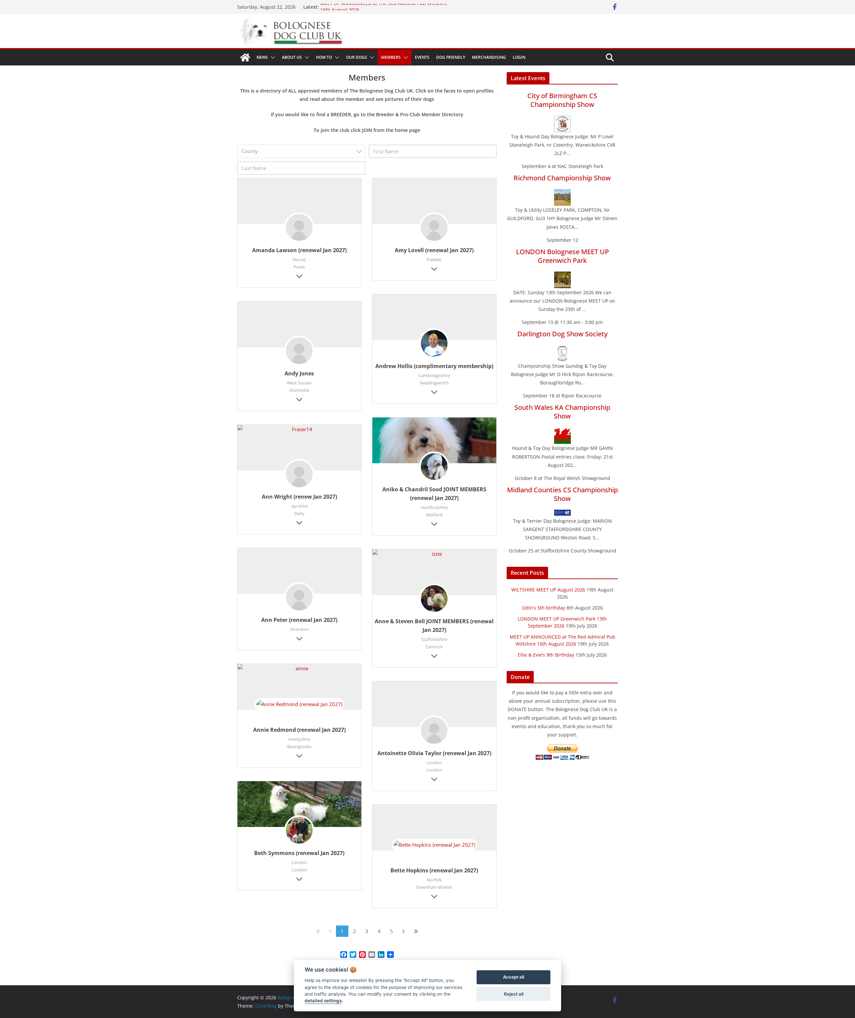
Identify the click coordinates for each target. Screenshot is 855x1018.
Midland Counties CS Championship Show (562, 494)
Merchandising (489, 57)
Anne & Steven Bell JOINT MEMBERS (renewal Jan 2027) (434, 626)
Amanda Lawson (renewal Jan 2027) (299, 250)
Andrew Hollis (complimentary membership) (434, 366)
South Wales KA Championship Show (562, 411)
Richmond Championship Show (562, 177)
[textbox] (303, 151)
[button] (271, 57)
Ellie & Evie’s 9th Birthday (546, 655)
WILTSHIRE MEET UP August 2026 (548, 589)
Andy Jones (299, 373)
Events (422, 57)
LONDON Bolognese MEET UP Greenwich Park (562, 256)
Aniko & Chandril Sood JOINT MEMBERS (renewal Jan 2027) (434, 494)
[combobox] (301, 151)
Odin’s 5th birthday (543, 608)
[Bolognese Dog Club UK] (245, 57)
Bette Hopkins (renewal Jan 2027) (434, 870)
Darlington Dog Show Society (562, 333)
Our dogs (356, 57)
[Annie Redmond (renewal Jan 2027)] (299, 668)
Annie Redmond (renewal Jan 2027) (299, 729)
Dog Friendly (450, 57)
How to (324, 57)
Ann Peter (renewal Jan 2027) (299, 620)
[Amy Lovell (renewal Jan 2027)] (434, 228)
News (262, 57)
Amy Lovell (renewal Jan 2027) (434, 250)
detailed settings (323, 1001)
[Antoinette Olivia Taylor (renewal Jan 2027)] (434, 731)
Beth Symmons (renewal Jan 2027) (299, 853)
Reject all (513, 994)
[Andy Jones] (299, 351)
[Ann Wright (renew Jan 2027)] (299, 429)
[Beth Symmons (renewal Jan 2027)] (299, 804)
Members (391, 57)
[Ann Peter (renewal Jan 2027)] (299, 598)
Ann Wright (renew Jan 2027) (299, 496)
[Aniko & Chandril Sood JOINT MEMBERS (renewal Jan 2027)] (434, 440)
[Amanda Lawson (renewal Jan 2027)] (299, 228)
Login (519, 57)
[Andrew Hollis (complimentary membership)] (434, 344)
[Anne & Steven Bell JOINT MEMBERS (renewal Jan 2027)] (434, 553)
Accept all (513, 977)
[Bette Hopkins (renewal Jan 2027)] (434, 854)
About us (292, 57)
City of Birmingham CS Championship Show (562, 100)
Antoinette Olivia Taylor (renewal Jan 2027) (434, 753)
